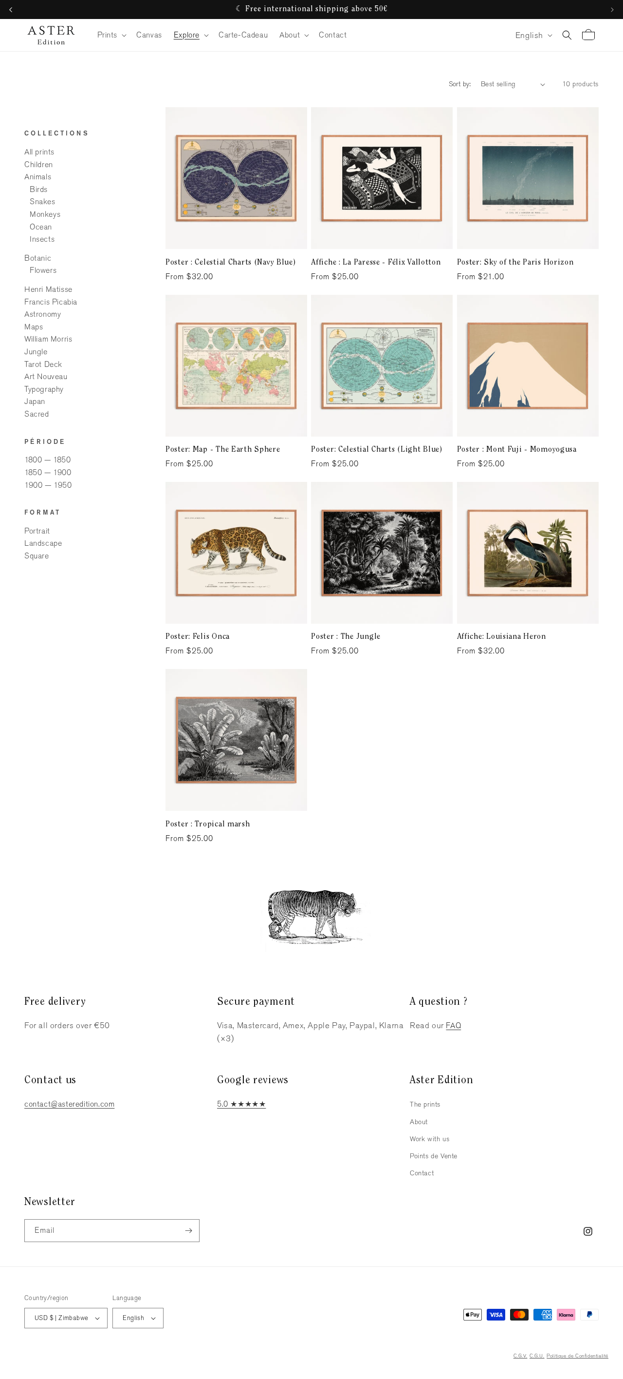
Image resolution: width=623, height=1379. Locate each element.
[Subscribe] (188, 1230)
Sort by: (460, 83)
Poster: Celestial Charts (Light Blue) (376, 450)
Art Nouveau (46, 376)
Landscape (43, 543)
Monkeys (45, 214)
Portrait (37, 531)
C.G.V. (520, 1356)
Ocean (41, 227)
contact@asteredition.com (69, 1104)
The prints (425, 1104)
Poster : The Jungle (346, 637)
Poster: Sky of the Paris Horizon (515, 263)
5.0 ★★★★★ (241, 1104)
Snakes (42, 202)
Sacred (36, 414)
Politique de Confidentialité (577, 1356)
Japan (34, 402)
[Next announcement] (612, 9)
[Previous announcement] (10, 9)
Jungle (36, 351)
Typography (44, 389)
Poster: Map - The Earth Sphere (222, 450)
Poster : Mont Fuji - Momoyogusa (517, 450)
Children (38, 164)
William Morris (48, 339)
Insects (42, 239)
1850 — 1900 (48, 472)
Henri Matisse (48, 289)
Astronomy (42, 314)
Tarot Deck (43, 364)
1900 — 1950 (48, 485)
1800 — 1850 (47, 460)
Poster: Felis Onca (197, 637)
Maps (33, 327)
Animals (37, 177)
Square (36, 556)
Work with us (429, 1138)
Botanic (37, 258)
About (419, 1121)
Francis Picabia (50, 302)
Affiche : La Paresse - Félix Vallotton (375, 263)
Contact (422, 1172)
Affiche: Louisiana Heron (501, 637)
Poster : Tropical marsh (207, 824)
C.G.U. (537, 1356)
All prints (39, 152)
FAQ (453, 1025)
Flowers (43, 271)
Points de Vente (434, 1155)
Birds (39, 189)
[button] (111, 35)
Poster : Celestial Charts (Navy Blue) (230, 263)
